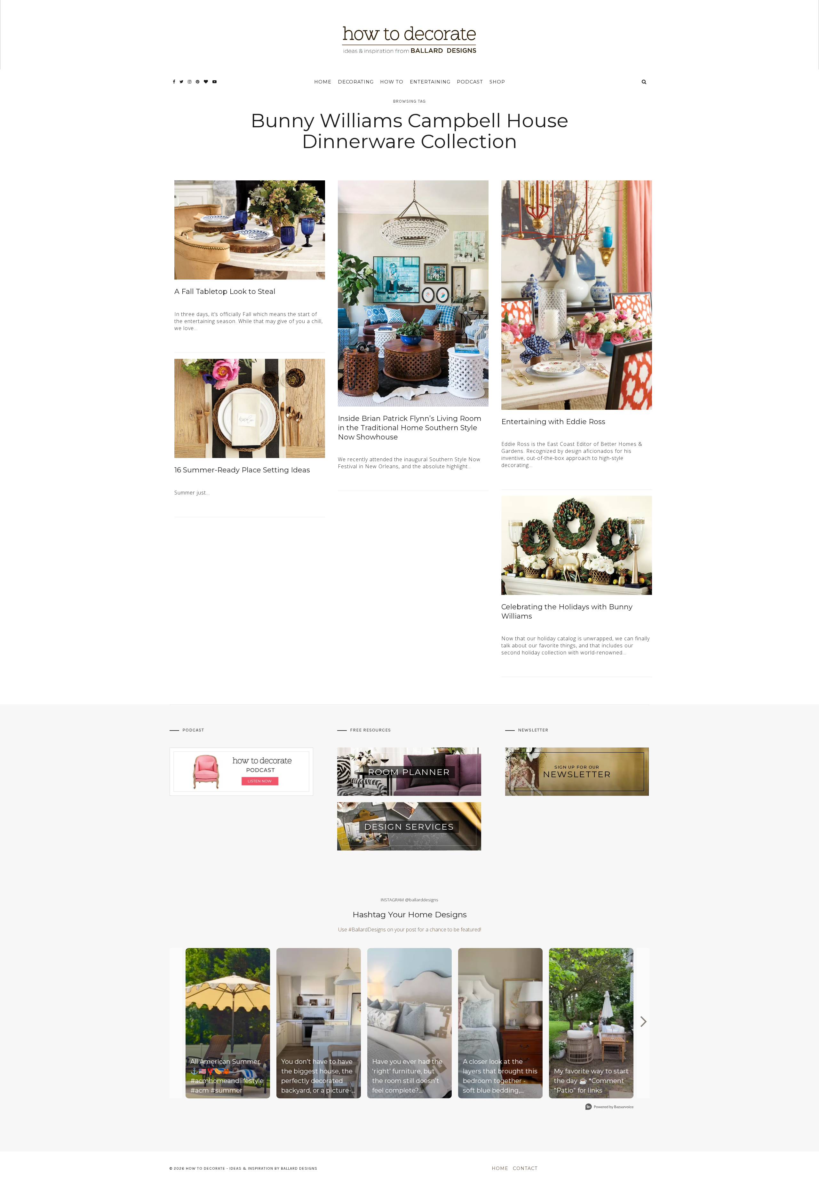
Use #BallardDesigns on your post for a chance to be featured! (409, 929)
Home (322, 82)
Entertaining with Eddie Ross (553, 421)
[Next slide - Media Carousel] (643, 1021)
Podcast (470, 82)
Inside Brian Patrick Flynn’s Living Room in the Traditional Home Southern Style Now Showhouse (409, 427)
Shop (497, 82)
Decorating (356, 82)
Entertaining (430, 82)
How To (391, 82)
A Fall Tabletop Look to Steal (224, 291)
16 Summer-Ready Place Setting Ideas (242, 470)
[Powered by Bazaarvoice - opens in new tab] (609, 1107)
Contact (525, 1168)
